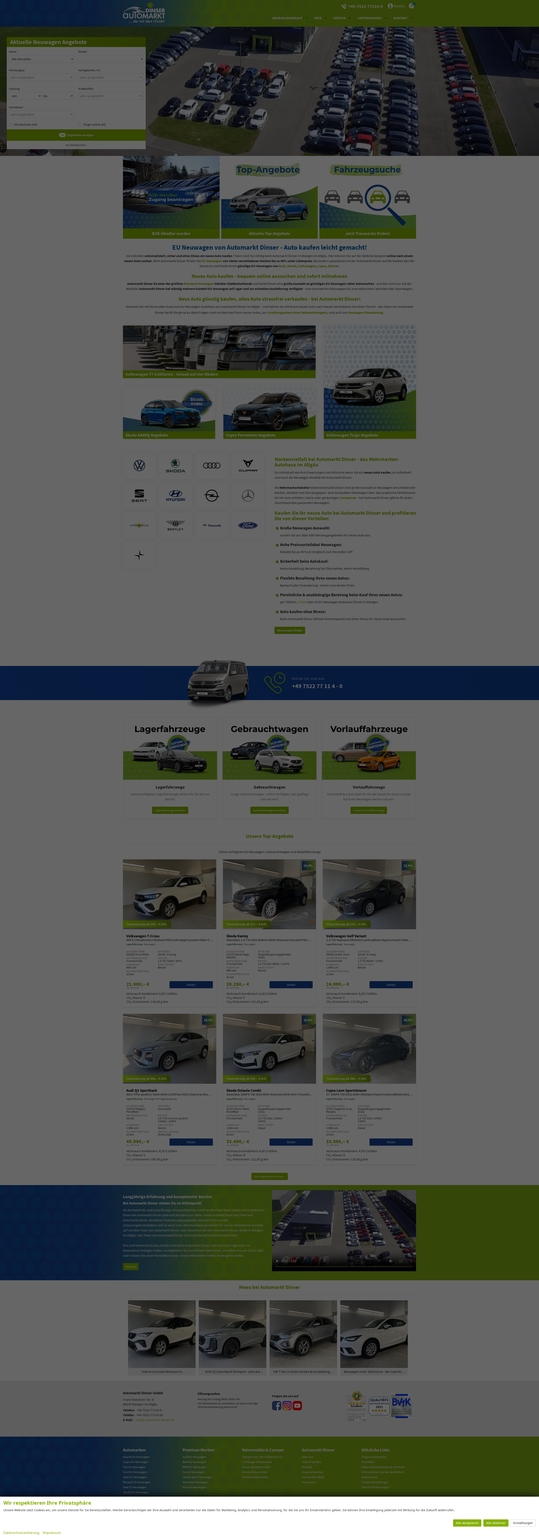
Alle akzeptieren (467, 1523)
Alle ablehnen (496, 1523)
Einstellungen (523, 1523)
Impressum (52, 1532)
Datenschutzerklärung (21, 1532)
